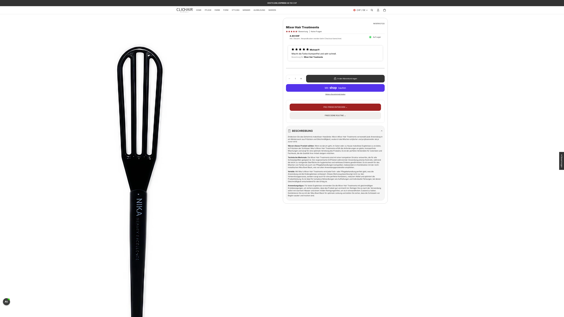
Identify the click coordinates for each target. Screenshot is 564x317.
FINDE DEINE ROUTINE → (335, 115)
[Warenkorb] (384, 10)
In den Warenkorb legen (347, 78)
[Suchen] (372, 10)
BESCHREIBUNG (302, 130)
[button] (292, 31)
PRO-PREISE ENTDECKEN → (335, 107)
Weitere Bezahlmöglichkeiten (335, 94)
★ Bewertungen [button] (562, 160)
